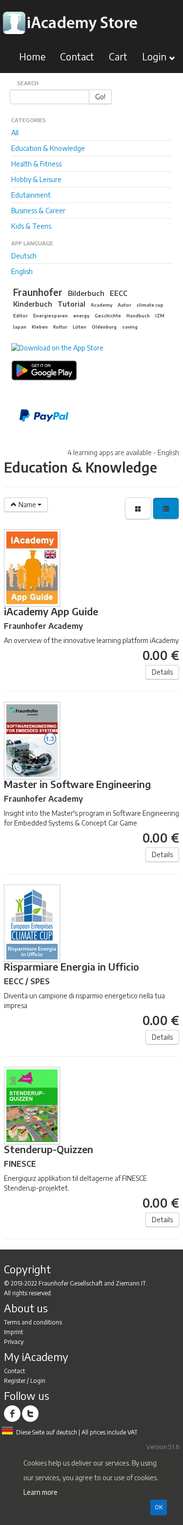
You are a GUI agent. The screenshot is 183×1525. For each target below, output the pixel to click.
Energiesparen (50, 315)
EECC (118, 293)
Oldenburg (104, 327)
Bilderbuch (86, 293)
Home (32, 56)
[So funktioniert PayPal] (95, 415)
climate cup (150, 305)
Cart (118, 56)
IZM (159, 315)
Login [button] (155, 56)
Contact (77, 56)
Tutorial (71, 303)
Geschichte (108, 315)
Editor (20, 315)
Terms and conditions (33, 1322)
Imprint (13, 1332)
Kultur (60, 327)
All (15, 133)
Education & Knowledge (48, 148)
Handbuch (138, 315)
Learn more (40, 1492)
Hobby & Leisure (36, 179)
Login (37, 1380)
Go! (100, 96)
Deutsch (24, 256)
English (22, 271)
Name (27, 504)
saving (130, 327)
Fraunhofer (37, 292)
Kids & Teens (31, 226)
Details (162, 672)
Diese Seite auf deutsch (46, 1432)
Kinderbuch (32, 303)
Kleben (40, 327)
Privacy (13, 1341)
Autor (124, 305)
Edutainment (31, 195)
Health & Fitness (36, 164)
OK (159, 1507)
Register (14, 1380)
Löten (79, 327)
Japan (19, 327)
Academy (101, 305)
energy (81, 315)
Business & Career (38, 210)
